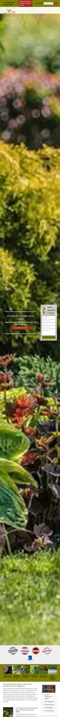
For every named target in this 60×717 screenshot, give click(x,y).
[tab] (30, 358)
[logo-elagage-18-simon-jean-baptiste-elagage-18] (9, 10)
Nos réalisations (20, 328)
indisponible (10, 3)
